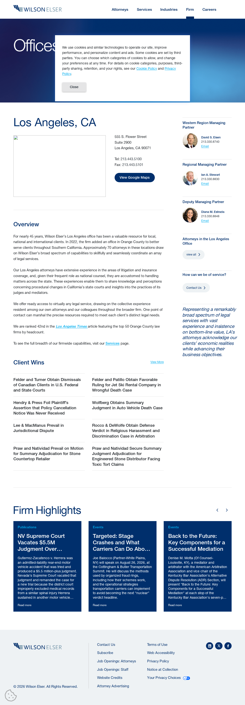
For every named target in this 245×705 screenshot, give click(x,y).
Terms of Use (157, 644)
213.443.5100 (131, 159)
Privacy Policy (158, 661)
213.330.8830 (210, 179)
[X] (219, 646)
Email (205, 146)
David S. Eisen (211, 137)
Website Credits (109, 678)
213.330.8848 (210, 216)
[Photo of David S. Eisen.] (190, 140)
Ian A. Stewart (210, 174)
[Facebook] (228, 646)
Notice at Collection (162, 669)
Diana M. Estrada (212, 212)
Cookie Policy (146, 68)
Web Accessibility (161, 653)
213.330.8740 (210, 141)
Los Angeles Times (72, 326)
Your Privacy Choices (164, 678)
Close (74, 87)
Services (113, 343)
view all (191, 254)
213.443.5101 (132, 165)
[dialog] (122, 68)
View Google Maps (135, 177)
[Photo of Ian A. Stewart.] (190, 178)
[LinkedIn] (209, 646)
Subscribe (105, 653)
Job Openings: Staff (112, 669)
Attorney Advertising (113, 686)
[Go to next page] (226, 510)
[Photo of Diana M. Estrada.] (190, 215)
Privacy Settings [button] (12, 696)
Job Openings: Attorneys (116, 661)
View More (157, 362)
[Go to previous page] (217, 510)
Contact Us (193, 288)
